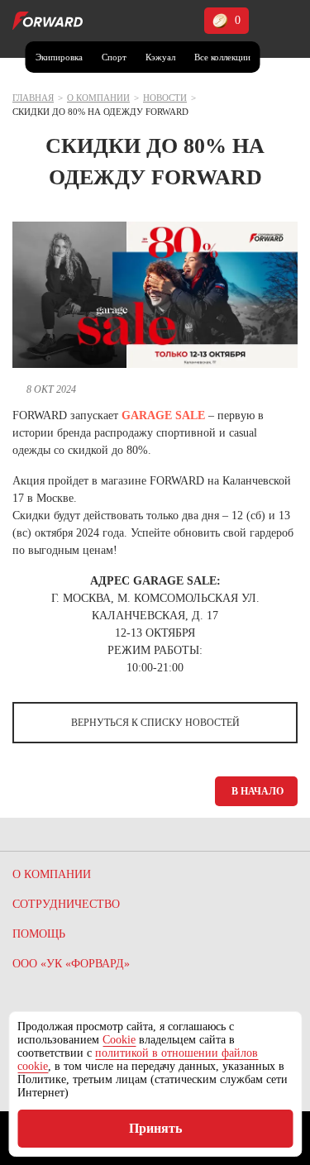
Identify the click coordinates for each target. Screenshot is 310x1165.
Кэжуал (160, 57)
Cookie (119, 1040)
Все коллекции (222, 57)
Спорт (114, 57)
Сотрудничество (66, 904)
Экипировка (59, 57)
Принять (155, 1128)
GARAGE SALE (163, 415)
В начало (257, 791)
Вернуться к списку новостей (155, 722)
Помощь (38, 934)
